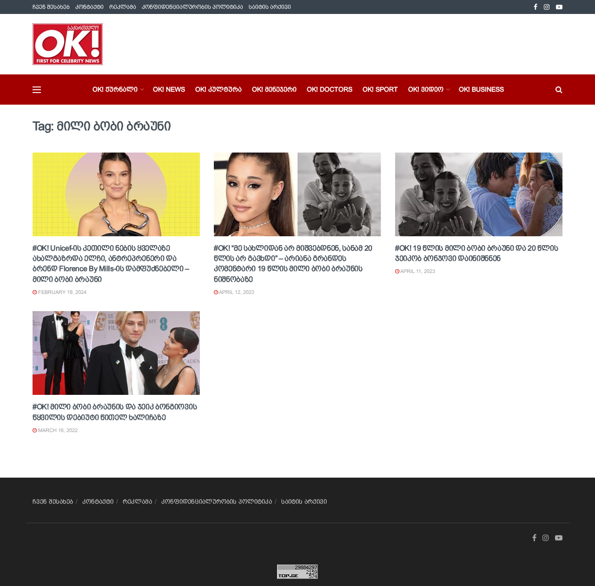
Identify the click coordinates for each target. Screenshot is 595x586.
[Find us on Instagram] (546, 7)
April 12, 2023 (236, 292)
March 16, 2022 (57, 430)
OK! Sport (380, 89)
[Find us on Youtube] (559, 7)
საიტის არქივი (270, 7)
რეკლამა (122, 7)
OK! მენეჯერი (274, 89)
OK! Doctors (329, 89)
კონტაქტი (89, 7)
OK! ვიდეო (425, 89)
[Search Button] (558, 89)
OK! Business (481, 89)
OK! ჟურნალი (115, 89)
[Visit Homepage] (68, 44)
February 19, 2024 (61, 292)
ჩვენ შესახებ (51, 7)
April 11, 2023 (417, 271)
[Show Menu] (37, 90)
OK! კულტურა (218, 89)
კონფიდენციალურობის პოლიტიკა (192, 7)
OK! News (169, 89)
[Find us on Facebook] (535, 7)
